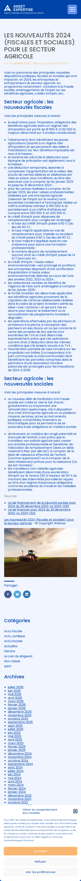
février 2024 (17, 788)
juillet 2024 (16, 771)
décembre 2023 (19, 795)
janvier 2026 (17, 708)
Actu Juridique (14, 636)
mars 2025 (16, 743)
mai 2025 (14, 736)
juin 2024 (14, 774)
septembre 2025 (20, 722)
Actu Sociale (13, 641)
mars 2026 (16, 701)
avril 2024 (15, 781)
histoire (9, 651)
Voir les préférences (40, 872)
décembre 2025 (20, 711)
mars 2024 (16, 785)
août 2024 (15, 767)
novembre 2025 (19, 715)
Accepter (40, 851)
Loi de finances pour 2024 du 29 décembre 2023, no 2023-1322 (39, 511)
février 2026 (17, 704)
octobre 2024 (18, 760)
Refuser (40, 861)
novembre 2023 (19, 799)
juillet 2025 (15, 729)
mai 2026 (14, 694)
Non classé (12, 661)
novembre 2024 (20, 757)
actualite (10, 646)
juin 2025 (14, 733)
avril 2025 (15, 739)
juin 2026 (14, 691)
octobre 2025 (18, 718)
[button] (75, 811)
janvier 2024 (17, 792)
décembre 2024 (20, 753)
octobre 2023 (18, 802)
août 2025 (15, 726)
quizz (7, 666)
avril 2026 (15, 698)
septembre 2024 (20, 764)
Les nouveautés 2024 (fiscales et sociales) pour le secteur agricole (39, 521)
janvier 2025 (17, 750)
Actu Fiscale (13, 631)
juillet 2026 (15, 687)
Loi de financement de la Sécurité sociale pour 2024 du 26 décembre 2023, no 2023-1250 (42, 504)
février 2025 (17, 746)
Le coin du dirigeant (18, 656)
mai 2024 (14, 778)
